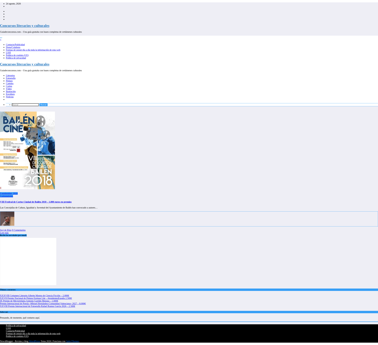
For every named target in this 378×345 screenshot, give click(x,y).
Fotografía (11, 78)
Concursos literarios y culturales (24, 25)
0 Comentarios (19, 230)
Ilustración (11, 91)
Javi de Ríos (5, 230)
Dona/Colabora (13, 47)
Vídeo (9, 89)
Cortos (9, 86)
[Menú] (1, 37)
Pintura (9, 81)
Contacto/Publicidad (15, 44)
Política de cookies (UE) (17, 55)
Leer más (4, 232)
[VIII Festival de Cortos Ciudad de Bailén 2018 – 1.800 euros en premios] (27, 188)
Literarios (10, 75)
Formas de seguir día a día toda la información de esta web (33, 50)
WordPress (34, 341)
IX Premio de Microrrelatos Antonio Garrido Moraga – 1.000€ (29, 301)
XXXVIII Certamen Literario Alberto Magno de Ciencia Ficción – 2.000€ (34, 295)
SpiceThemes (72, 341)
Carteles (9, 83)
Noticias (10, 96)
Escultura (10, 94)
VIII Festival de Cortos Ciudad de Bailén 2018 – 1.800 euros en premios (36, 202)
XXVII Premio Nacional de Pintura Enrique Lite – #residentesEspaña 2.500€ (36, 298)
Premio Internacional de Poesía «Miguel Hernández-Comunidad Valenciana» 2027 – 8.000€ (43, 303)
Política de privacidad (16, 58)
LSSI (8, 52)
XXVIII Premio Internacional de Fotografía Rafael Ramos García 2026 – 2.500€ (37, 306)
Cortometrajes (6, 196)
